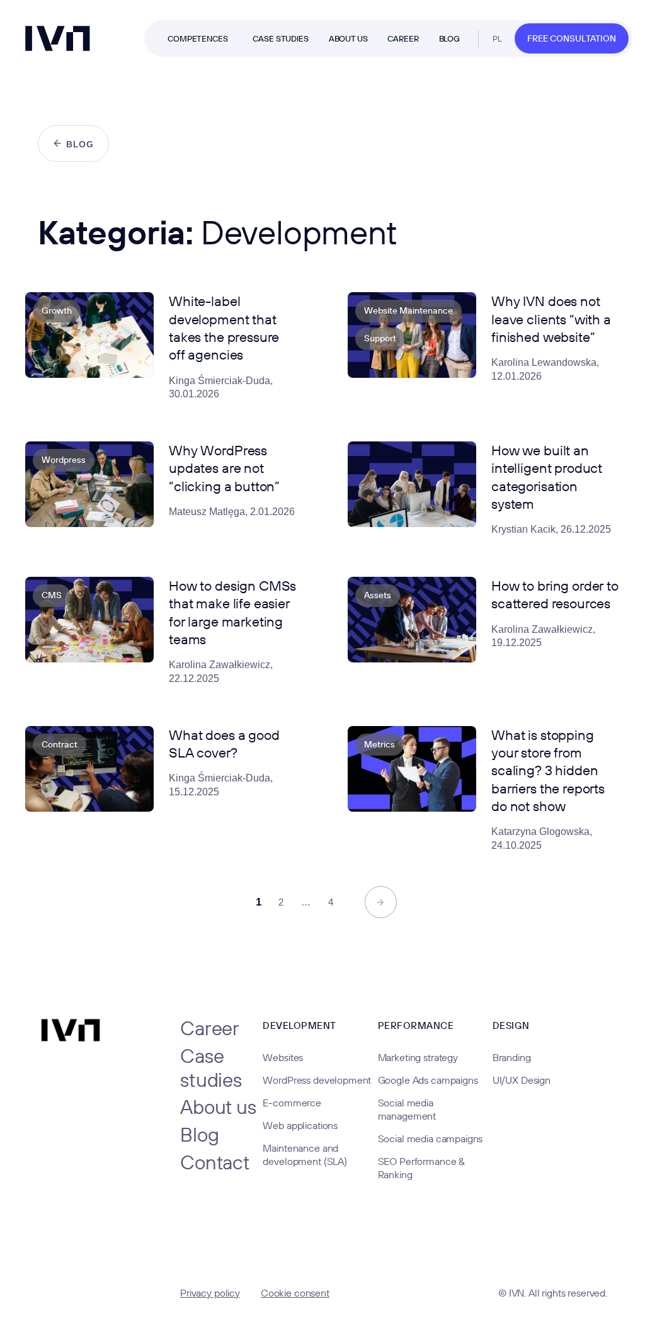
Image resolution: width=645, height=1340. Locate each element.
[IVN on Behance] (65, 1290)
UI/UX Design (522, 1080)
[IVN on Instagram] (105, 1290)
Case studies (211, 1067)
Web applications (300, 1125)
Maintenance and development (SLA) (304, 1154)
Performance (416, 1025)
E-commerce (292, 1102)
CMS (52, 595)
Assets (377, 595)
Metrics (379, 744)
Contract (59, 744)
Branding (512, 1057)
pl (497, 38)
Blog (199, 1135)
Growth (57, 310)
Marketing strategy (418, 1057)
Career (209, 1028)
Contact (215, 1162)
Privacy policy (210, 1292)
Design (511, 1025)
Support (380, 338)
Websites (283, 1057)
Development (299, 1025)
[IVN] (57, 38)
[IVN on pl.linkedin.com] (126, 1290)
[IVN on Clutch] (45, 1290)
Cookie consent (295, 1292)
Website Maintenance (408, 310)
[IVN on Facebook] (85, 1290)
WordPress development (317, 1080)
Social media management (407, 1109)
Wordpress (64, 459)
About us (218, 1107)
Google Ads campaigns (428, 1080)
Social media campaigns (430, 1138)
